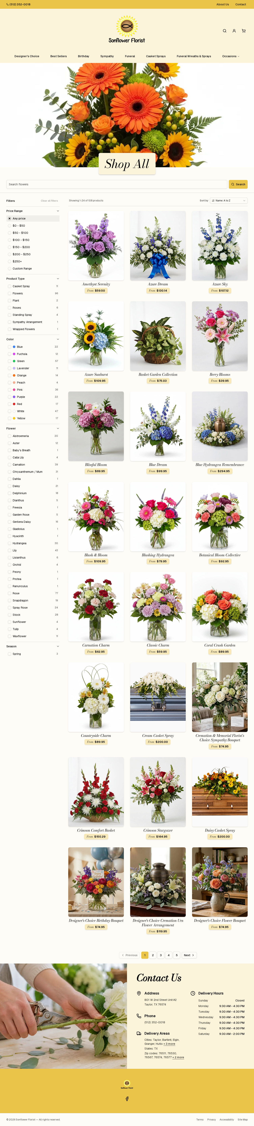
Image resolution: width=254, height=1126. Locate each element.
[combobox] (229, 201)
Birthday (83, 56)
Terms (199, 1119)
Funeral (130, 56)
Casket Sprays (156, 56)
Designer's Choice (26, 56)
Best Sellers (58, 56)
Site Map (243, 1119)
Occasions (229, 56)
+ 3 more (169, 1044)
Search (240, 184)
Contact (240, 4)
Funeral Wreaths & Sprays (194, 56)
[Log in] (234, 31)
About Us (222, 4)
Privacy (211, 1119)
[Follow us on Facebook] (127, 1099)
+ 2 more (178, 1057)
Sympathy (107, 56)
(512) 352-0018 (20, 4)
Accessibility (227, 1119)
